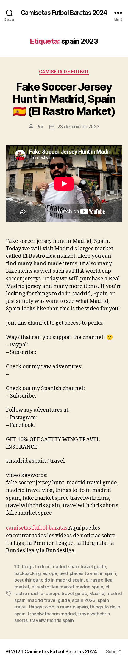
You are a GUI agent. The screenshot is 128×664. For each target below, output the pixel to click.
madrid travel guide (49, 600)
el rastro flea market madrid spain (67, 587)
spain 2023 (83, 600)
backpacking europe (35, 573)
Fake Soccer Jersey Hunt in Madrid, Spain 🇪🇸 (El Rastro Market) (64, 99)
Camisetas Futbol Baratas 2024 (64, 13)
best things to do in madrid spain (49, 580)
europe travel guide (66, 593)
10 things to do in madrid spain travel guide (60, 566)
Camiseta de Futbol (64, 71)
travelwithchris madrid (52, 614)
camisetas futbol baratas (36, 528)
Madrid (96, 593)
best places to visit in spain (87, 573)
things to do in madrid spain (58, 607)
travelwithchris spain (52, 620)
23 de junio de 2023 (78, 126)
